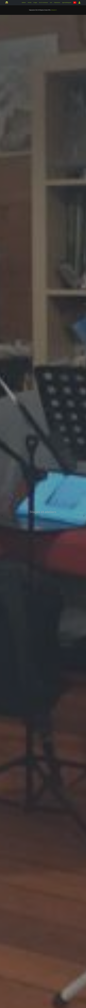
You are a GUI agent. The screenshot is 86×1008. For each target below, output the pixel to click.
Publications (57, 2)
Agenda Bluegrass (66, 2)
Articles (29, 2)
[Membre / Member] (78, 2)
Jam (51, 2)
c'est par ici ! (54, 10)
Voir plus (43, 522)
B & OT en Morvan (43, 2)
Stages (35, 2)
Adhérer (24, 2)
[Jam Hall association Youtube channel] (74, 2)
